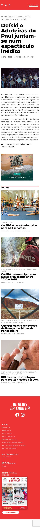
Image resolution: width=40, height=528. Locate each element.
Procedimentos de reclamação (13, 445)
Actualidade (7, 17)
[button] (5, 5)
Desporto (11, 222)
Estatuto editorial (8, 436)
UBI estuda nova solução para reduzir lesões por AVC (20, 378)
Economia (5, 322)
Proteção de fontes (9, 448)
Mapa (4, 466)
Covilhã (27, 17)
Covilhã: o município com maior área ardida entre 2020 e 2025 (18, 277)
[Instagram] (22, 415)
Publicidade (6, 430)
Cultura (5, 19)
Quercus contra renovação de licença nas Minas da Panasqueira (19, 328)
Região (23, 19)
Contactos (6, 427)
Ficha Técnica (7, 433)
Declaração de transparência (12, 442)
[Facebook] (17, 415)
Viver (22, 322)
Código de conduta (9, 439)
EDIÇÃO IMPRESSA (9, 473)
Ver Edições (6, 457)
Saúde (17, 322)
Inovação (12, 374)
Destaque (15, 19)
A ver (3, 269)
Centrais (26, 372)
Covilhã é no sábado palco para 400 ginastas (19, 227)
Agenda (18, 17)
